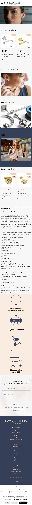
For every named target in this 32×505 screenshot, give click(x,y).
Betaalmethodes (16, 441)
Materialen (16, 437)
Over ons (16, 459)
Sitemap (16, 451)
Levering (16, 444)
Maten (16, 435)
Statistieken (16, 499)
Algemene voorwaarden (16, 439)
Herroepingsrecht (16, 446)
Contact (16, 461)
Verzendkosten (16, 443)
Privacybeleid (5, 409)
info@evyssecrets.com (17, 479)
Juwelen (16, 455)
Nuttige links (16, 427)
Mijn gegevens (16, 430)
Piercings (16, 457)
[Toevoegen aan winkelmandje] (8, 59)
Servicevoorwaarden (16, 409)
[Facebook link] (15, 482)
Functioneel (8, 499)
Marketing (24, 499)
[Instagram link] (17, 482)
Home (16, 453)
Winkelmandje (16, 432)
